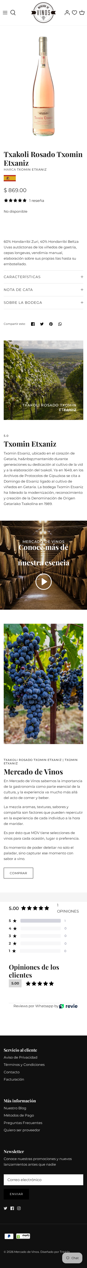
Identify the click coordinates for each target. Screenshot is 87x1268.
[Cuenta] (66, 12)
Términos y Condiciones (24, 1064)
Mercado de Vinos (26, 1252)
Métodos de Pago (19, 1115)
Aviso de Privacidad (20, 1057)
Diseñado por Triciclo (55, 1252)
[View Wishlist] (74, 12)
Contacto (11, 1072)
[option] (43, 86)
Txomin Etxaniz (32, 169)
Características (22, 277)
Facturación (14, 1079)
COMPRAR (18, 873)
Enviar (16, 1194)
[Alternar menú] (5, 12)
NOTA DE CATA (18, 289)
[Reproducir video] (43, 581)
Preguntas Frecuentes (23, 1123)
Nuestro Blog (15, 1108)
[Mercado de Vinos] (43, 12)
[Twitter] (5, 1208)
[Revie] (68, 1006)
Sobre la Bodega (23, 302)
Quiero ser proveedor (22, 1130)
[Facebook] (12, 1208)
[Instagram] (19, 1208)
